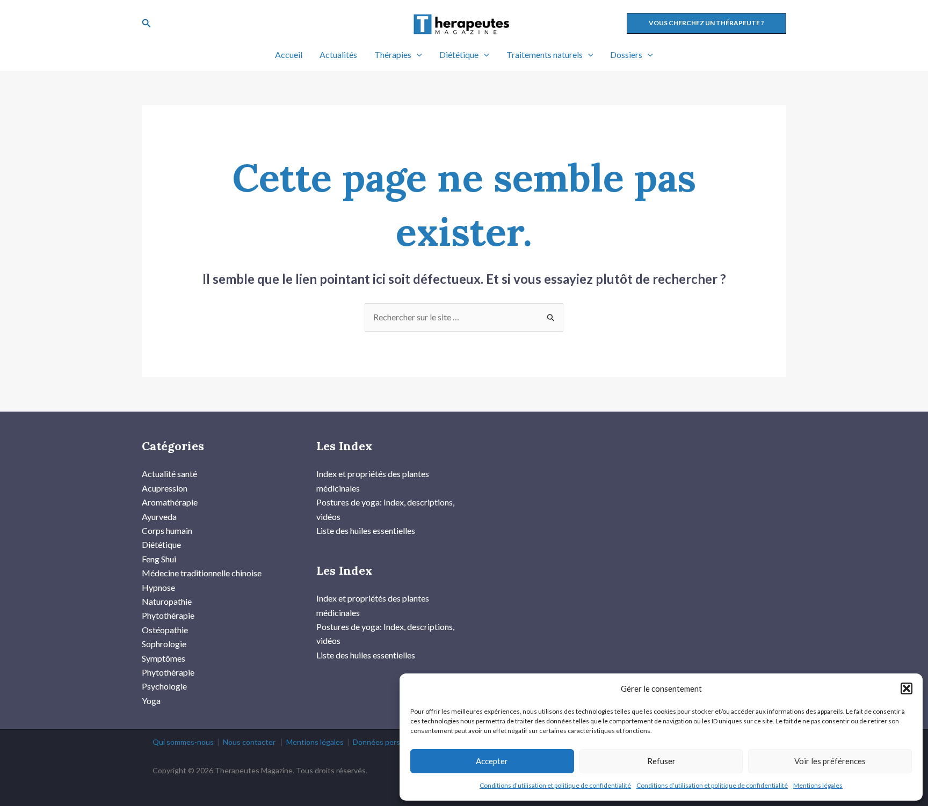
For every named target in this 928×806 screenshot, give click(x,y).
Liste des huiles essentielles (365, 530)
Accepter (492, 761)
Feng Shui (159, 559)
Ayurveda (159, 516)
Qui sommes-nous (183, 741)
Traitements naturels (544, 54)
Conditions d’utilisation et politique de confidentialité (555, 785)
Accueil (288, 54)
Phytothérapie (168, 615)
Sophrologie (164, 644)
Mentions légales (818, 785)
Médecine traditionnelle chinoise (202, 573)
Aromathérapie (170, 502)
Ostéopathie (165, 630)
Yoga (151, 700)
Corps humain (167, 530)
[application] (416, 55)
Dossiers (626, 54)
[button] (906, 688)
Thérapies (392, 54)
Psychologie (164, 686)
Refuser (661, 761)
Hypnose (158, 587)
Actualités (338, 54)
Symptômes (163, 658)
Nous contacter (249, 741)
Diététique (459, 54)
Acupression (164, 488)
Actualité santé (169, 473)
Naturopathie (167, 601)
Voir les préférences (830, 761)
